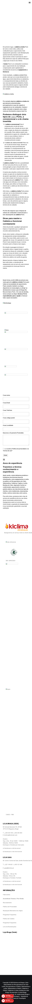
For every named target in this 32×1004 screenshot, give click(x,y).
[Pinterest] (24, 980)
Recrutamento (7, 903)
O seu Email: (6, 403)
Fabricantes (6, 895)
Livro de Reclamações (9, 927)
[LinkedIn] (14, 980)
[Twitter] (11, 980)
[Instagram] (17, 980)
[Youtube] (21, 980)
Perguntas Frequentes (9, 915)
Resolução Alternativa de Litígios (13, 911)
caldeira (13, 117)
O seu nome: (6, 395)
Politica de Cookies (8, 919)
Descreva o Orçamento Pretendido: (13, 433)
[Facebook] (7, 980)
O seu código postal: (9, 418)
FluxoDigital (22, 998)
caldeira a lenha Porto (20, 75)
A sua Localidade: (8, 425)
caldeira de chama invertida (14, 143)
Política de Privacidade (10, 907)
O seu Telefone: (7, 410)
